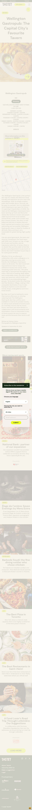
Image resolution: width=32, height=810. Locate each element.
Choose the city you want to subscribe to (13, 406)
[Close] (27, 386)
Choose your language (11, 396)
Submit (16, 423)
